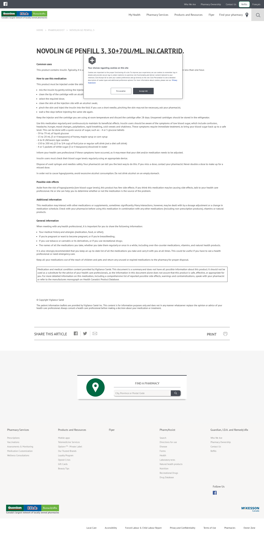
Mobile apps (64, 437)
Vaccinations (13, 442)
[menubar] (5, 4)
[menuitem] (5, 4)
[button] (76, 334)
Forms (163, 451)
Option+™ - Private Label (70, 446)
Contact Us (231, 4)
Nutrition (164, 468)
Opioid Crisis (64, 459)
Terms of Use (210, 527)
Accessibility (111, 527)
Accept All (143, 91)
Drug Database (167, 477)
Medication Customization (20, 451)
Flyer (112, 430)
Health (163, 455)
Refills (244, 4)
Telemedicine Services (69, 442)
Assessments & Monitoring (20, 446)
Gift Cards (63, 464)
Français (256, 4)
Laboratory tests (167, 459)
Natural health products (171, 464)
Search (163, 437)
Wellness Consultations (18, 455)
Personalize (121, 91)
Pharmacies (229, 527)
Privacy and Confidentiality (182, 527)
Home (40, 30)
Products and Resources (72, 430)
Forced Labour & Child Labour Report (143, 527)
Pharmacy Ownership (211, 4)
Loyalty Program (65, 455)
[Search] (176, 393)
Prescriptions (13, 437)
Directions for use (168, 442)
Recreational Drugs (169, 472)
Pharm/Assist (56, 30)
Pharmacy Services (18, 430)
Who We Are (190, 4)
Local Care (91, 527)
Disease (163, 446)
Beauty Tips (63, 468)
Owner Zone (249, 527)
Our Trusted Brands (67, 451)
